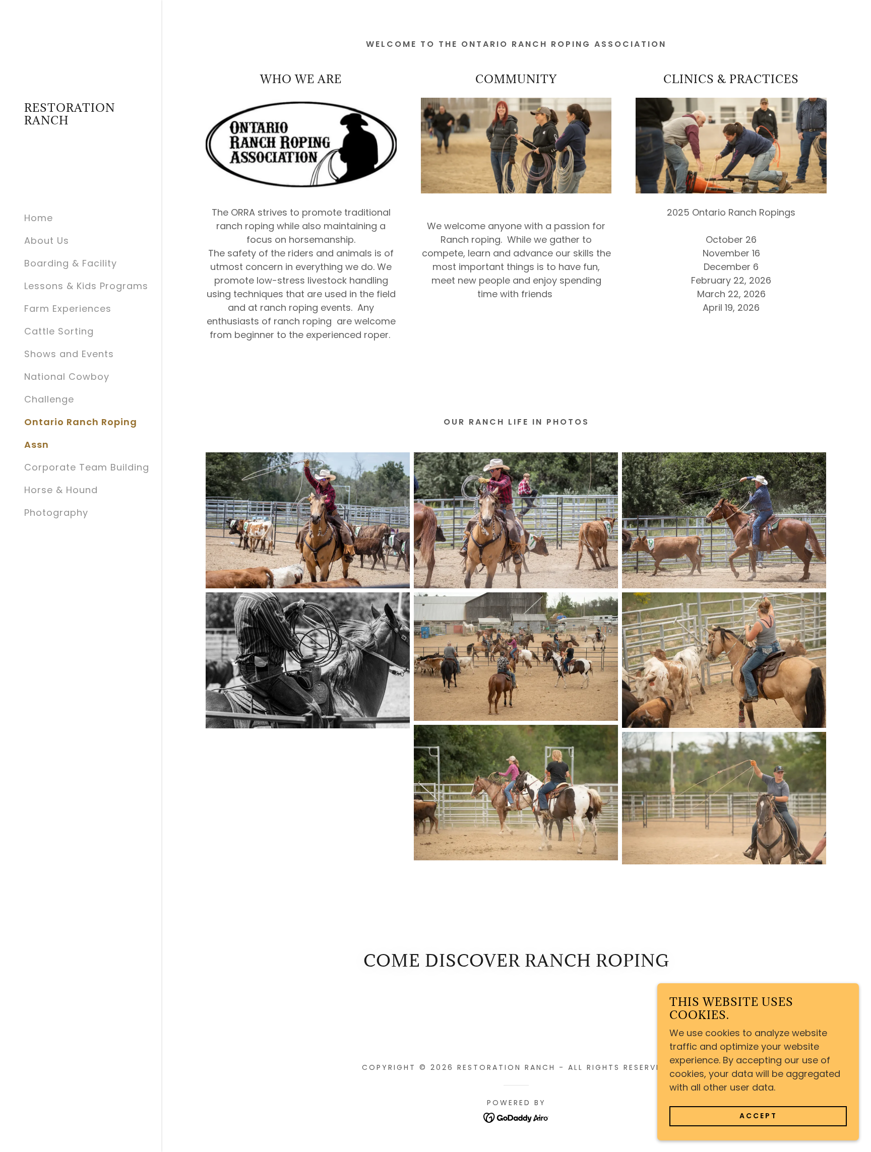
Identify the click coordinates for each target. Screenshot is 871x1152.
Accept (758, 1116)
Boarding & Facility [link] (70, 263)
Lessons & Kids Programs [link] (86, 286)
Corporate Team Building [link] (86, 467)
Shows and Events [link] (69, 354)
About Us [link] (46, 240)
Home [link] (38, 218)
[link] (80, 121)
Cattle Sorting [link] (59, 331)
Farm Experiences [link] (67, 308)
